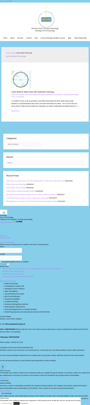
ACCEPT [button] (16, 403)
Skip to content (5, 1)
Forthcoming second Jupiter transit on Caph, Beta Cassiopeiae (27, 198)
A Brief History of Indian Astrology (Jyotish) (20, 191)
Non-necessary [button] (5, 391)
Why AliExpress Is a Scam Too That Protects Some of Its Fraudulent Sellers (31, 201)
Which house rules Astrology (16, 184)
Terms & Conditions (7, 242)
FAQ (36, 38)
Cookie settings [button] (6, 403)
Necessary (5, 380)
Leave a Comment (17, 94)
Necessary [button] (3, 378)
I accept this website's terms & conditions (15, 262)
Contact (29, 38)
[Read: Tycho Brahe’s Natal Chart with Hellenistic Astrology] (21, 79)
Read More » (15, 111)
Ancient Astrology (31, 94)
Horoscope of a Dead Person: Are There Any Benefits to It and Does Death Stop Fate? (35, 181)
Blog (69, 38)
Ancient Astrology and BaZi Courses (53, 38)
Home (5, 38)
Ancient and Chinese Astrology (45, 28)
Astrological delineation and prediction (50, 94)
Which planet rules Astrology (16, 188)
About (12, 38)
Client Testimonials (80, 38)
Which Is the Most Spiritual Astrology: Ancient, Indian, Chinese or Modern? (31, 194)
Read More (24, 403)
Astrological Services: (8, 281)
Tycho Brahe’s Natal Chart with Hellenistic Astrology (32, 92)
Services (20, 38)
